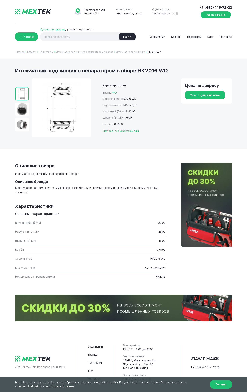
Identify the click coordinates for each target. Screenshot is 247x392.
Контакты (225, 36)
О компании (157, 36)
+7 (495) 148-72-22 (215, 7)
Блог (210, 36)
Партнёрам (194, 36)
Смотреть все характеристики (120, 130)
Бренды (176, 36)
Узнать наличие (216, 14)
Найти (127, 36)
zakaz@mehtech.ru (163, 13)
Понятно (221, 384)
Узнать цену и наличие (205, 95)
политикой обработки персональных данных (44, 386)
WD (114, 92)
